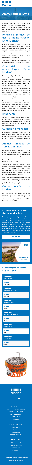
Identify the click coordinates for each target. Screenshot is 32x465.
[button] (29, 3)
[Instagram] (16, 398)
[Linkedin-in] (19, 398)
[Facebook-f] (13, 398)
